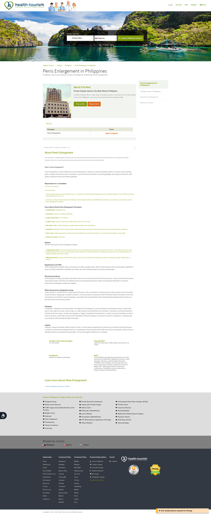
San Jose (77, 474)
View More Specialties (97, 480)
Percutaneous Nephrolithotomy (91, 417)
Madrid (61, 496)
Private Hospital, (80, 91)
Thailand (86, 445)
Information (47, 480)
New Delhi (77, 467)
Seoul (76, 477)
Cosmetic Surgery (97, 467)
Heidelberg (77, 486)
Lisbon (76, 499)
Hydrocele (48, 416)
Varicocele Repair (123, 423)
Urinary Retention (86, 423)
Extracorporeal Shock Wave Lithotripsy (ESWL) (133, 401)
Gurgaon (62, 480)
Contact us (46, 499)
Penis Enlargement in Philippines (85, 65)
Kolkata (61, 489)
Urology (59, 65)
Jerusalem (62, 486)
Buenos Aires (63, 471)
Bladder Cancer (50, 413)
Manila (61, 499)
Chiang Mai (62, 477)
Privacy (45, 486)
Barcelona (62, 467)
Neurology (95, 474)
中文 (186, 5)
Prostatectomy (49, 422)
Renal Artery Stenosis (125, 420)
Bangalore (62, 461)
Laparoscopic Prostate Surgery (91, 404)
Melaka (76, 461)
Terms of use (47, 489)
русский (178, 5)
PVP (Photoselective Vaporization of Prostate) (96, 420)
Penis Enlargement (51, 419)
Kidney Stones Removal (52, 404)
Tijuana (76, 483)
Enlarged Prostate (50, 401)
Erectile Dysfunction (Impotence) (91, 401)
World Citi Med (82, 87)
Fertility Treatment (98, 471)
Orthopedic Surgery (98, 477)
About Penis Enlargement (149, 97)
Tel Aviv (76, 480)
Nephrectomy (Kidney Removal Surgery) (130, 414)
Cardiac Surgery (97, 464)
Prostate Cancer (123, 404)
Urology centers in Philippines (150, 91)
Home (45, 461)
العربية (170, 5)
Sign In (203, 5)
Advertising (46, 464)
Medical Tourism (48, 65)
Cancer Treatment (97, 461)
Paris (76, 502)
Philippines (68, 65)
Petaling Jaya (78, 471)
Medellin (61, 502)
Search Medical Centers (132, 38)
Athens (76, 493)
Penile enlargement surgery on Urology (57, 386)
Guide (45, 467)
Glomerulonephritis (124, 410)
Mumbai (77, 464)
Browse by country (146, 103)
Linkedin (114, 461)
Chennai (61, 474)
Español (193, 5)
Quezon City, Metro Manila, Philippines (102, 91)
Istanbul (61, 483)
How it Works (47, 471)
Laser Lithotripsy (86, 414)
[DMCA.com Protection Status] (155, 470)
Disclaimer (46, 493)
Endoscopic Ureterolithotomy (90, 410)
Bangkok (62, 464)
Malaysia (69, 445)
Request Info (94, 104)
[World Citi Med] (57, 101)
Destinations (47, 477)
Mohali (76, 489)
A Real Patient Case (49, 474)
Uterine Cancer (86, 408)
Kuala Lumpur (63, 493)
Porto (76, 496)
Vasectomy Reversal (124, 408)
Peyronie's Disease (124, 417)
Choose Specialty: (73, 34)
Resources (46, 483)
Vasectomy (48, 428)
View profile (80, 104)
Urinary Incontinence (51, 425)
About (45, 496)
